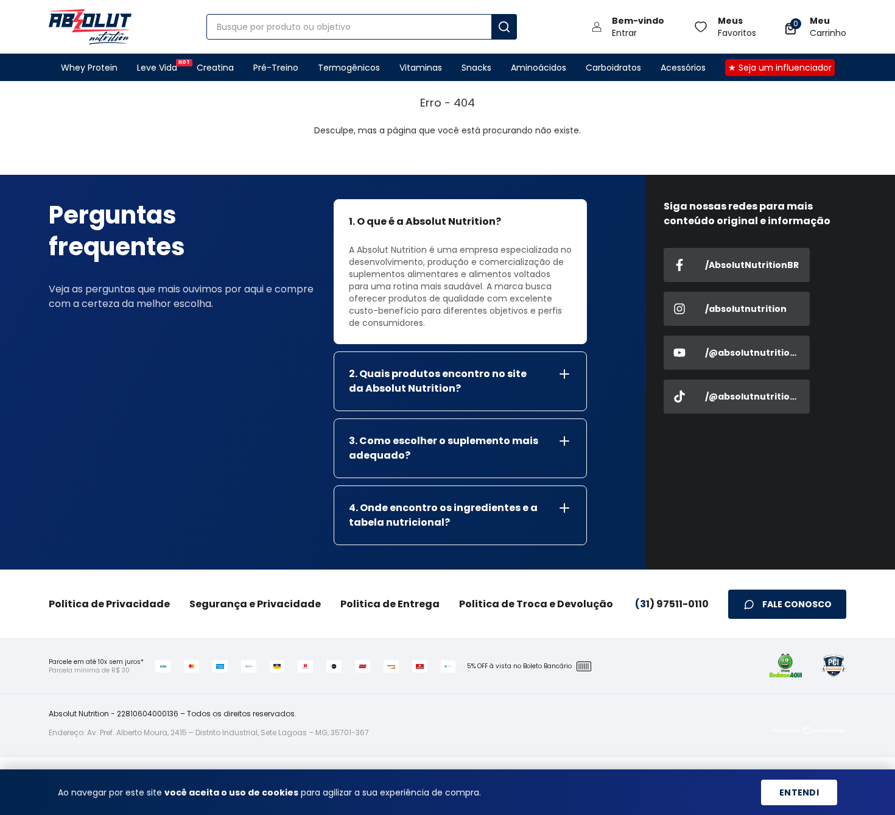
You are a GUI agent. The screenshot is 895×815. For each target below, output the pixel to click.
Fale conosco (797, 604)
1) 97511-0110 (672, 604)
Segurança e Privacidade (255, 604)
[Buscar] (504, 27)
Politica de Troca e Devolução (536, 604)
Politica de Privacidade (109, 604)
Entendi (799, 792)
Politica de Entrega (390, 604)
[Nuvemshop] (808, 732)
